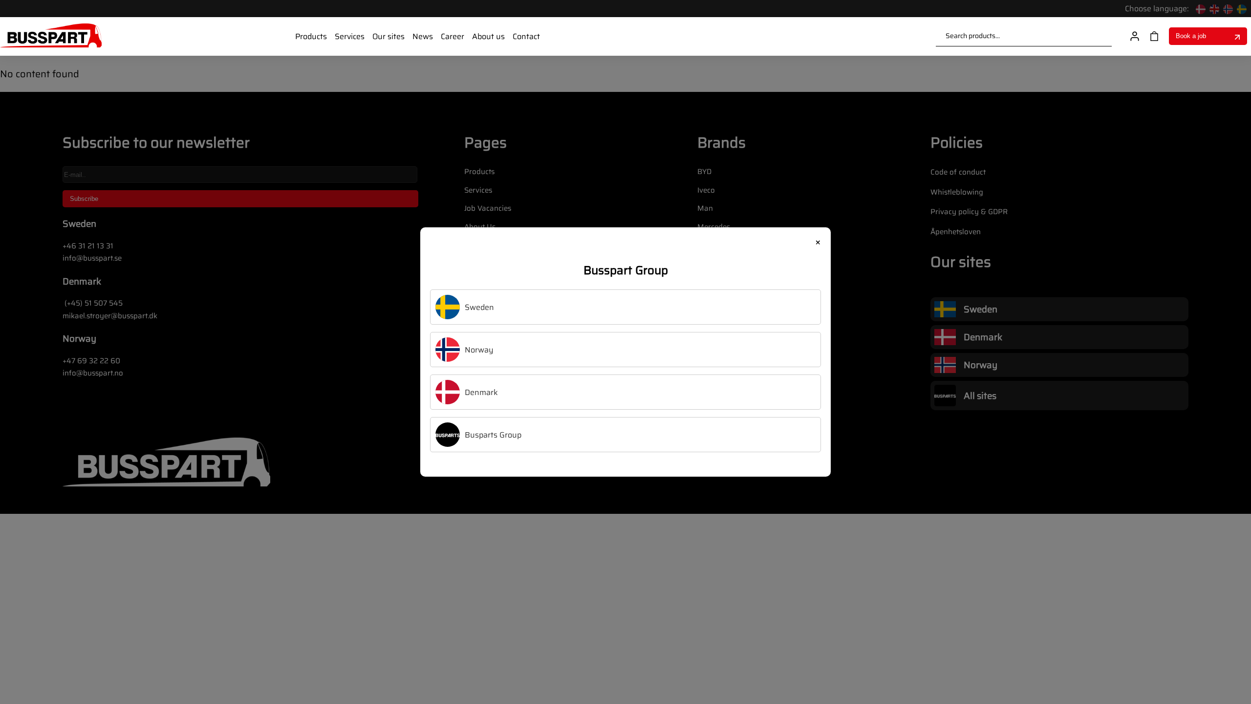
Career (452, 36)
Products (311, 36)
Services (350, 36)
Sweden (479, 307)
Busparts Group (493, 435)
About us (488, 36)
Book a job (1191, 36)
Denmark (481, 392)
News (422, 36)
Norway (479, 350)
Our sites (388, 36)
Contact (526, 36)
